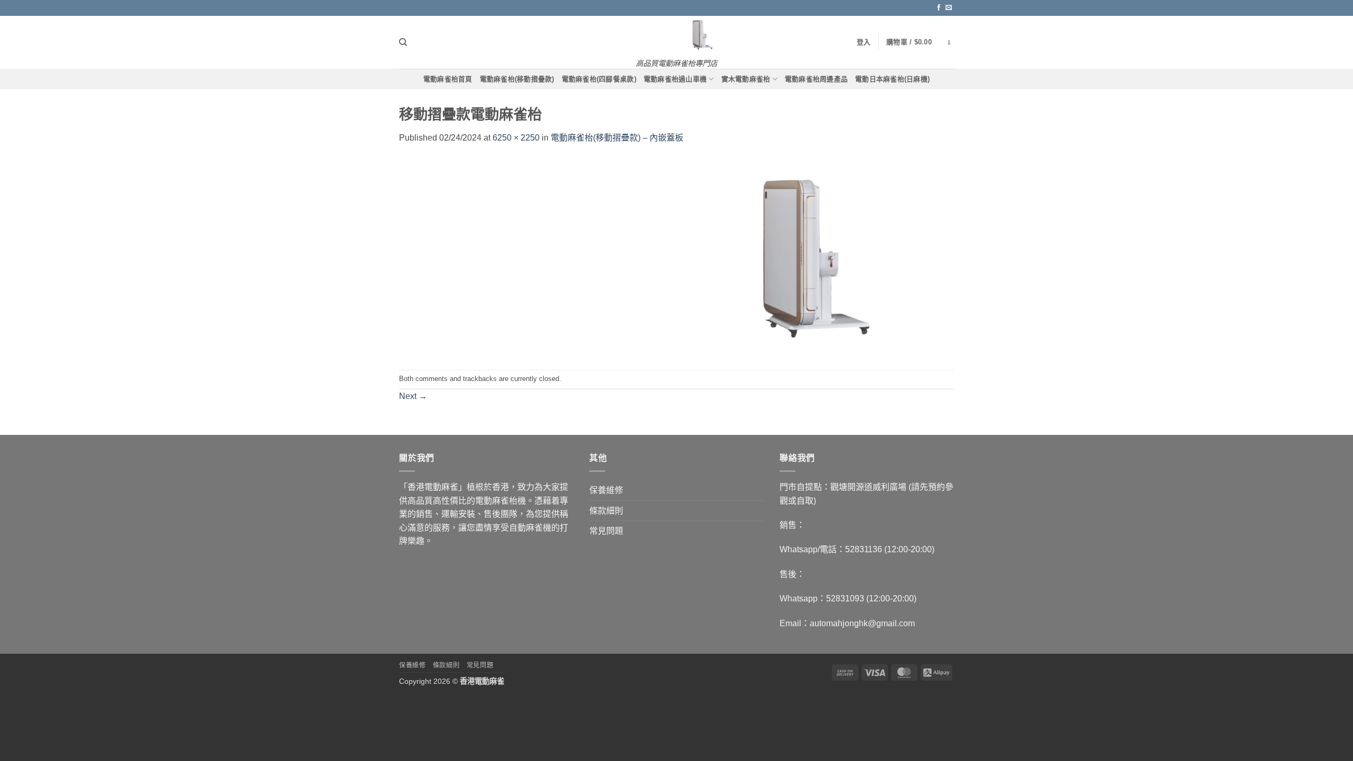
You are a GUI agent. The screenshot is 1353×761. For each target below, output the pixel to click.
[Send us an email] (949, 8)
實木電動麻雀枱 (746, 79)
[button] (920, 42)
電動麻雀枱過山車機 (675, 79)
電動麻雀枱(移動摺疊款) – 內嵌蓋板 (617, 137)
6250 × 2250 (516, 137)
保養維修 (606, 490)
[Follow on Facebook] (938, 8)
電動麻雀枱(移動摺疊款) (517, 79)
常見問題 (606, 530)
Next (413, 396)
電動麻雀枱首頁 (447, 79)
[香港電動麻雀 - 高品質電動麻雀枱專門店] (677, 34)
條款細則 (606, 510)
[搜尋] (403, 42)
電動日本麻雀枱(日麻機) (892, 79)
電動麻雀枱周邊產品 (816, 79)
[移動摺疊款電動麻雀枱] (676, 256)
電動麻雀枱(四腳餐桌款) (599, 79)
